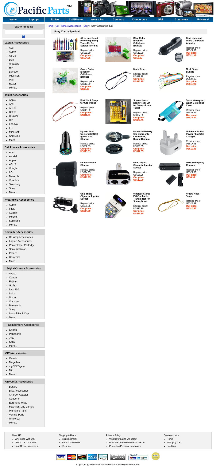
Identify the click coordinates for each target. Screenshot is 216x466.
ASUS (12, 55)
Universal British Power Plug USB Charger (195, 134)
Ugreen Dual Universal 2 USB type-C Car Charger (89, 135)
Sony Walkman (17, 249)
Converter (14, 398)
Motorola (14, 176)
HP (11, 67)
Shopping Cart (174, 442)
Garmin (13, 212)
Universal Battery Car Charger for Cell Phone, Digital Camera (142, 135)
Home (50, 26)
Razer (12, 83)
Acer (11, 47)
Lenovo (13, 71)
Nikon (12, 297)
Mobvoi (13, 216)
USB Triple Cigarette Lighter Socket (89, 196)
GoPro (12, 285)
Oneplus (14, 180)
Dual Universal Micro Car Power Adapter (195, 40)
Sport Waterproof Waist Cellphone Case (195, 103)
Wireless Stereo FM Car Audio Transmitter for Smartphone (141, 197)
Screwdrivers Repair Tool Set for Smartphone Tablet (142, 104)
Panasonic (15, 305)
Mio (11, 370)
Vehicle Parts (16, 414)
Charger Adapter (18, 394)
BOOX (12, 112)
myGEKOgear (17, 366)
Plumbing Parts (18, 410)
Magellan (14, 362)
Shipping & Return (68, 435)
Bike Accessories (18, 390)
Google (13, 168)
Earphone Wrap (18, 402)
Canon (13, 277)
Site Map (171, 446)
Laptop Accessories (20, 241)
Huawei (13, 116)
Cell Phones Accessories (68, 26)
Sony (86, 26)
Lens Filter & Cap (19, 313)
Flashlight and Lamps (21, 406)
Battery (13, 386)
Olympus (14, 301)
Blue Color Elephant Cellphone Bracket (139, 42)
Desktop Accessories (21, 237)
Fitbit (12, 208)
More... (13, 87)
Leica (12, 293)
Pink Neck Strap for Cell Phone (89, 101)
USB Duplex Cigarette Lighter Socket (142, 165)
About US (16, 435)
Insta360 (14, 289)
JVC (11, 337)
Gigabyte (14, 63)
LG (10, 128)
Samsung (14, 136)
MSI (11, 79)
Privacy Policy (113, 435)
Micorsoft (14, 75)
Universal (14, 257)
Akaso (12, 273)
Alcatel (13, 156)
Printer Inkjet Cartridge (22, 245)
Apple (12, 51)
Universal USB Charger (88, 163)
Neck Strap (139, 69)
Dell (11, 59)
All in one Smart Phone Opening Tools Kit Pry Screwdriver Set (89, 42)
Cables (13, 253)
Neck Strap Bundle (192, 70)
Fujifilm (13, 281)
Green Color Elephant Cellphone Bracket (87, 73)
